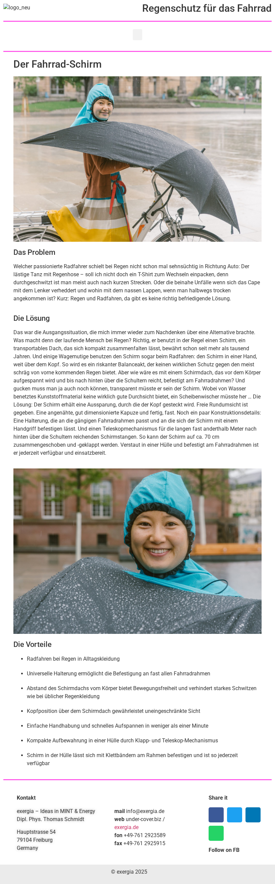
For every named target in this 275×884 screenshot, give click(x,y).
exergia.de (126, 827)
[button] (137, 34)
